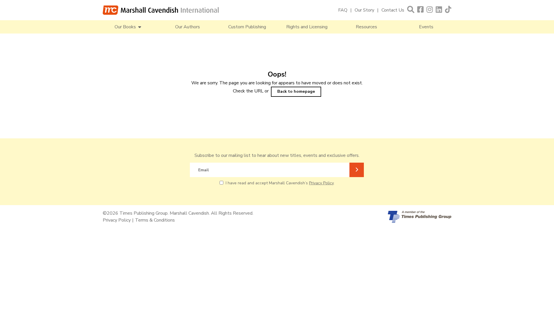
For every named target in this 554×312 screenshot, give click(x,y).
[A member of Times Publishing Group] (419, 217)
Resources (366, 27)
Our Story (364, 10)
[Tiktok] (448, 10)
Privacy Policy (321, 183)
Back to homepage (296, 91)
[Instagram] (429, 10)
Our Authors (187, 27)
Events (426, 27)
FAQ (342, 10)
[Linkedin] (439, 10)
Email (203, 170)
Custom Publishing (247, 27)
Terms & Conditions (155, 220)
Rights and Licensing (306, 27)
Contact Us (392, 10)
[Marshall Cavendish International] (161, 10)
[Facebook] (420, 10)
